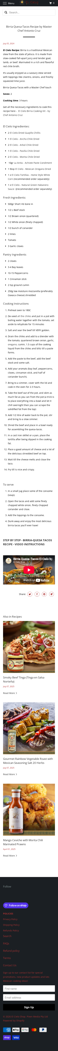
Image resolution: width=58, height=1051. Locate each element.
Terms (7, 958)
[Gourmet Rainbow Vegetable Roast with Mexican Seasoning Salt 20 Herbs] (29, 728)
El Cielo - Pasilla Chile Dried (25, 150)
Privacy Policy (10, 919)
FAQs (6, 943)
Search (7, 936)
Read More (9, 693)
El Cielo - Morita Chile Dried (25, 156)
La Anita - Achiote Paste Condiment (33, 162)
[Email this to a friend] (51, 594)
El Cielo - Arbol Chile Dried (24, 144)
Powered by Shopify (13, 1020)
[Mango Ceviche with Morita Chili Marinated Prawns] (29, 810)
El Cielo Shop (18, 1016)
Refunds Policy (11, 930)
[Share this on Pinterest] (44, 594)
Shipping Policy (11, 924)
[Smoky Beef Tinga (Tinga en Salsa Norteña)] (29, 647)
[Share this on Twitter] (29, 594)
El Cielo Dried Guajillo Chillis (25, 132)
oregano (12, 344)
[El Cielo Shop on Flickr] (3, 896)
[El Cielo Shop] (29, 3)
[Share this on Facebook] (36, 594)
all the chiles (24, 316)
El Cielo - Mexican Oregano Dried (33, 168)
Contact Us (9, 965)
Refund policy (11, 951)
